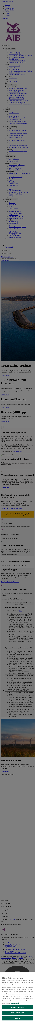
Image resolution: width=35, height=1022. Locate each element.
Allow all (17, 1018)
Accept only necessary (17, 1012)
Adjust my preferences (17, 1007)
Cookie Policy (15, 1003)
